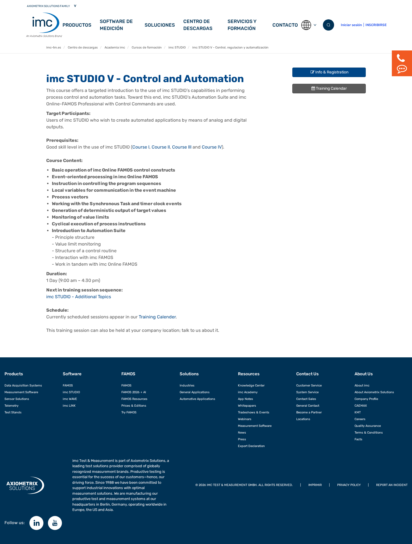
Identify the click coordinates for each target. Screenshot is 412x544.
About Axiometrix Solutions (374, 392)
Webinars (244, 419)
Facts (358, 439)
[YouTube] (55, 523)
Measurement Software (21, 392)
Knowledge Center (251, 385)
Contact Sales (306, 399)
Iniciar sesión (351, 25)
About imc (362, 385)
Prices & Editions (133, 406)
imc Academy (248, 392)
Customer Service (309, 385)
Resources (249, 373)
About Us (364, 373)
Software (72, 373)
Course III (181, 147)
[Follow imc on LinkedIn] (36, 523)
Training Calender (157, 317)
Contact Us (307, 373)
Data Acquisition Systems (23, 385)
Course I (140, 147)
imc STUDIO (71, 392)
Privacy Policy (349, 485)
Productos (77, 25)
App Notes (245, 399)
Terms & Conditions (369, 432)
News (242, 432)
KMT (358, 412)
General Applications (195, 392)
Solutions (189, 373)
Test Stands (13, 412)
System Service (307, 392)
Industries (187, 385)
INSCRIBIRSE (375, 25)
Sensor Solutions (16, 399)
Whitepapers (247, 406)
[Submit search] (328, 25)
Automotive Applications (197, 399)
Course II (161, 147)
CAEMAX (361, 406)
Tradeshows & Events (253, 412)
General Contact (307, 406)
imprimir (315, 485)
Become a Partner (309, 412)
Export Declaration (251, 446)
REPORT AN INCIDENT (392, 485)
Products (13, 373)
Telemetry (11, 406)
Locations (303, 419)
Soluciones (160, 25)
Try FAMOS (128, 412)
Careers (360, 419)
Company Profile (366, 399)
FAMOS (68, 385)
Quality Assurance (368, 426)
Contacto (285, 25)
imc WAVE (70, 399)
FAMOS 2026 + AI (133, 392)
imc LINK (69, 406)
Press (242, 439)
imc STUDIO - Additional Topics (78, 296)
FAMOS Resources (134, 399)
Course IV (212, 147)
